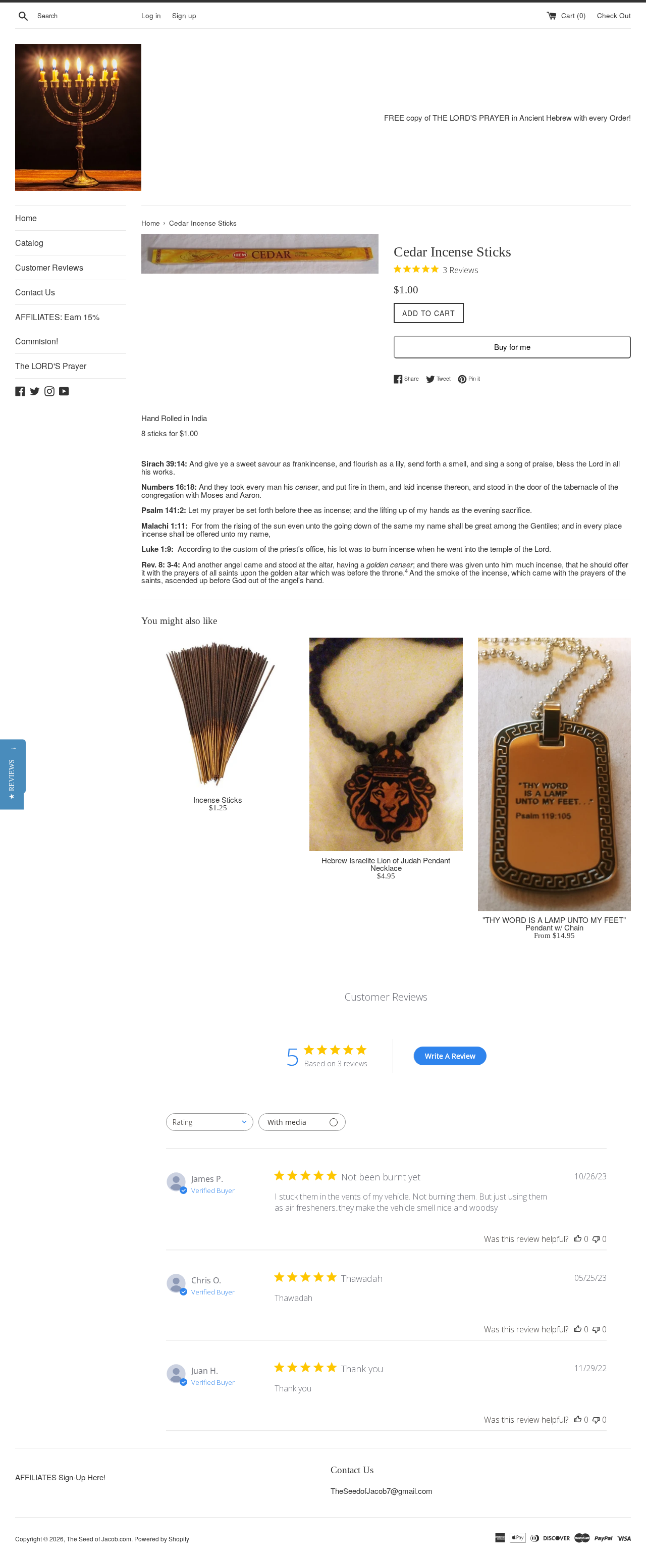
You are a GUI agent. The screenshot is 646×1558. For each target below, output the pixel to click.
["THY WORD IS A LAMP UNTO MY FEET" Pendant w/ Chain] (554, 774)
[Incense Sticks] (217, 714)
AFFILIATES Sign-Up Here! (60, 1477)
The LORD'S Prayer (50, 366)
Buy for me (512, 346)
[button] (12, 779)
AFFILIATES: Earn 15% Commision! (57, 329)
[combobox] (209, 1122)
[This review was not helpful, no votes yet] (596, 1238)
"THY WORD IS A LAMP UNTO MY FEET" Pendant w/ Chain (554, 923)
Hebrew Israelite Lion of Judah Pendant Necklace (385, 864)
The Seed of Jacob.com (99, 1538)
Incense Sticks (217, 799)
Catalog (29, 242)
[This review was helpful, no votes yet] (577, 1238)
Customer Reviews (49, 267)
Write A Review (450, 1056)
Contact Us (35, 292)
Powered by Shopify (161, 1538)
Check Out (614, 15)
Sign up (184, 15)
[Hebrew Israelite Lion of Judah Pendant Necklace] (385, 744)
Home (26, 218)
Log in (151, 15)
